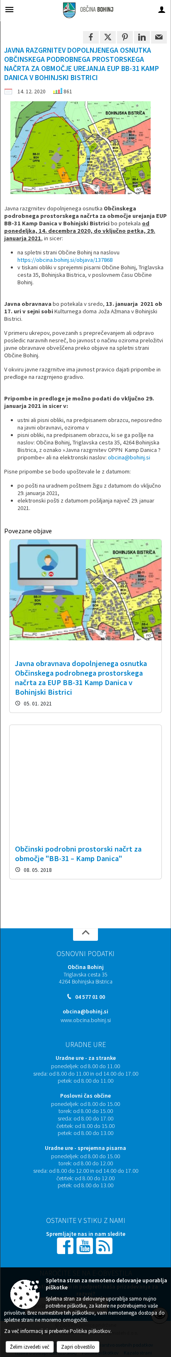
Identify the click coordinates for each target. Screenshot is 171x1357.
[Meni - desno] (161, 9)
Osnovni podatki (85, 953)
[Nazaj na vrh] (85, 934)
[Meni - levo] (9, 9)
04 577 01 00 (90, 997)
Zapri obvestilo (78, 1346)
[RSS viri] (105, 1245)
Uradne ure (85, 1044)
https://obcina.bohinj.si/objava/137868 (64, 260)
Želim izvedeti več (29, 1346)
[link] (91, 37)
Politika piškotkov (90, 1331)
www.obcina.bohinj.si (86, 1020)
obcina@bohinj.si (129, 457)
